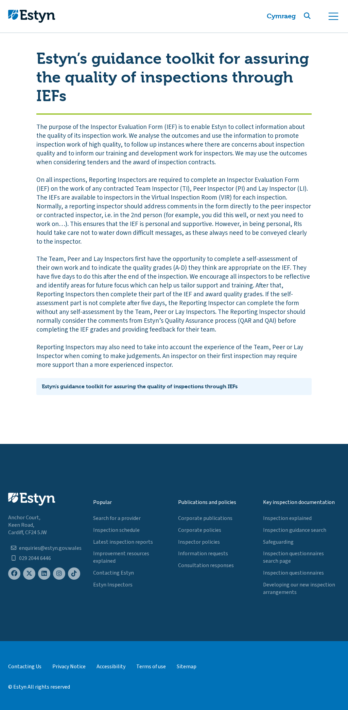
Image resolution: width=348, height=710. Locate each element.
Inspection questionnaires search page (293, 557)
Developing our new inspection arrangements (299, 588)
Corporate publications (205, 518)
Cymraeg (281, 16)
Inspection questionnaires (293, 573)
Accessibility (111, 666)
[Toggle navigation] (333, 16)
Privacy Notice (69, 666)
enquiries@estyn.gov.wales (50, 548)
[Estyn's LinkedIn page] (44, 573)
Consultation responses (206, 565)
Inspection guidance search (294, 530)
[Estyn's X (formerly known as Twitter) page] (29, 573)
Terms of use (151, 666)
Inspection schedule (116, 530)
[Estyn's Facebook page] (14, 573)
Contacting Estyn (113, 573)
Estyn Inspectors (113, 584)
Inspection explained (287, 518)
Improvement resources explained (121, 557)
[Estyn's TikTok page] (74, 573)
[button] (315, 16)
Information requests (203, 553)
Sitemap (186, 666)
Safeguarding (278, 542)
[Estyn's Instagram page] (59, 573)
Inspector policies (199, 542)
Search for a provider (117, 518)
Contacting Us (24, 666)
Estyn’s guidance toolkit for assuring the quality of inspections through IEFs (140, 386)
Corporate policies (199, 530)
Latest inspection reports (123, 542)
